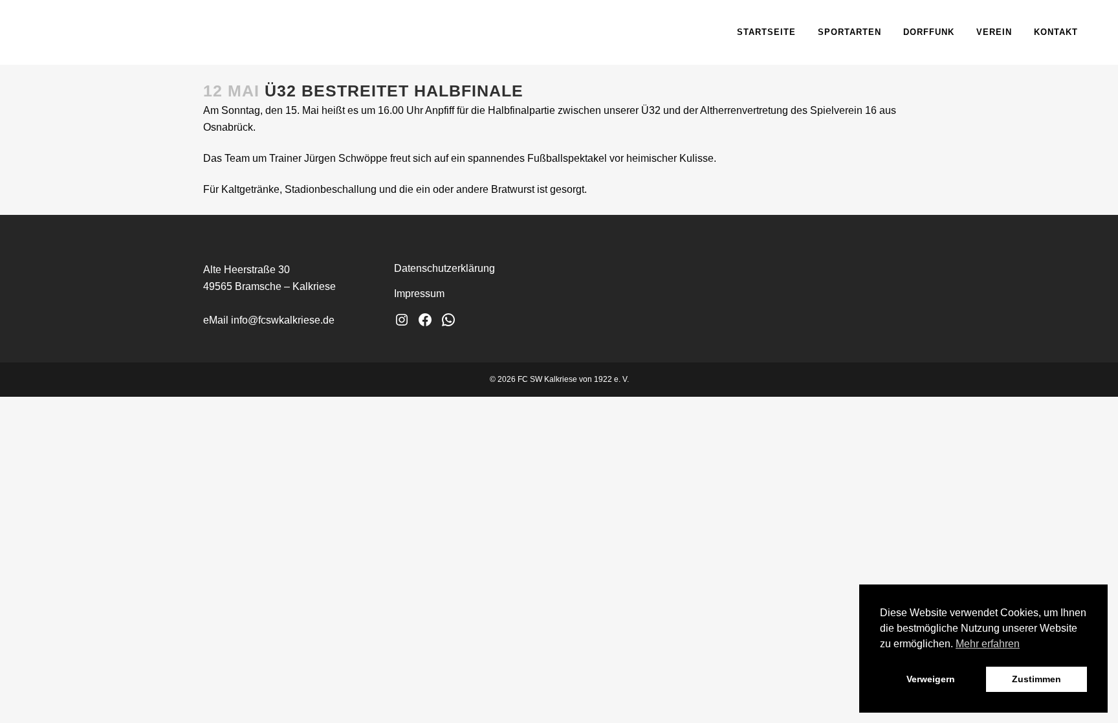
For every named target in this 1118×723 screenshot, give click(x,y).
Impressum (419, 293)
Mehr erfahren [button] (988, 643)
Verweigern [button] (930, 679)
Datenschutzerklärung (444, 268)
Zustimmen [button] (1036, 679)
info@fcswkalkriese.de (282, 320)
